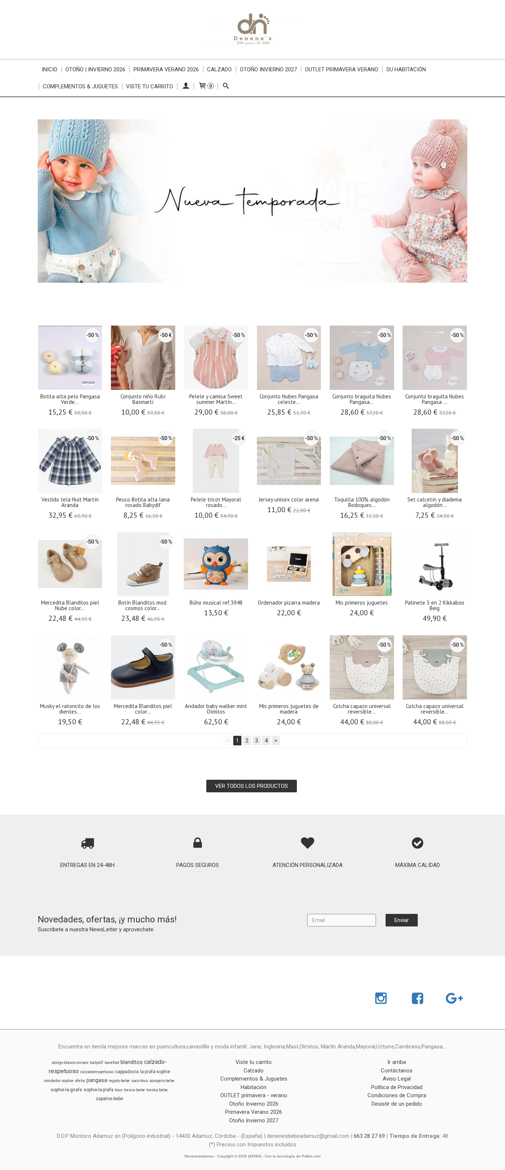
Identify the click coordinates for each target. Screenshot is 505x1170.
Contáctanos (397, 1070)
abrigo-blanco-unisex (70, 1062)
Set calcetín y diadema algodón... (434, 502)
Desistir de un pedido (397, 1104)
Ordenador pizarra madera (289, 602)
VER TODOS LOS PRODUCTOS (251, 786)
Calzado (219, 69)
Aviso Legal (397, 1078)
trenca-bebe (134, 1090)
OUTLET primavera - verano (253, 1095)
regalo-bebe (119, 1080)
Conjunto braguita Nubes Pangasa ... (434, 399)
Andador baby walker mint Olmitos (216, 709)
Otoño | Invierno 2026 (95, 69)
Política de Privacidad (397, 1087)
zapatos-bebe (109, 1098)
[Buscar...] (225, 86)
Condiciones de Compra (396, 1095)
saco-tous (139, 1080)
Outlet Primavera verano (341, 69)
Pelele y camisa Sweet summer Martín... (216, 399)
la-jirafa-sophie (155, 1071)
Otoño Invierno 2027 (268, 69)
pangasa (97, 1080)
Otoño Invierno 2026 (253, 1104)
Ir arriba (396, 1062)
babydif (96, 1062)
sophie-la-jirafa (98, 1089)
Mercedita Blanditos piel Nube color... (70, 605)
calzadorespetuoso (96, 1071)
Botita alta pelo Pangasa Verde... (70, 399)
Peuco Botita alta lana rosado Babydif (143, 502)
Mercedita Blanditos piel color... (143, 709)
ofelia (80, 1080)
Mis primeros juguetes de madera (289, 709)
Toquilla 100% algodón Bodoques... (362, 502)
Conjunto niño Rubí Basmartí (143, 399)
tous (118, 1090)
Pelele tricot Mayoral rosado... (216, 502)
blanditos (132, 1062)
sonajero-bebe (161, 1080)
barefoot (112, 1062)
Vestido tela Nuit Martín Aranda (70, 502)
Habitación (254, 1087)
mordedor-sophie (59, 1080)
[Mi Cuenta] (185, 86)
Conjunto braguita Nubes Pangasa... (361, 399)
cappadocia (127, 1071)
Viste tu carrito (149, 86)
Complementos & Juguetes (80, 86)
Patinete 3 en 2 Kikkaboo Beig (434, 605)
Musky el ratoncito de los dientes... (70, 709)
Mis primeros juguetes (362, 602)
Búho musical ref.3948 (216, 602)
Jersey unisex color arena (289, 499)
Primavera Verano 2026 (166, 69)
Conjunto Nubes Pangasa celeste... (289, 399)
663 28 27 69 (369, 1136)
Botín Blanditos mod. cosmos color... (142, 605)
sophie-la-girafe (66, 1089)
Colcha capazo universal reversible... (362, 709)
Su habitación (406, 69)
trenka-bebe (157, 1090)
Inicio (49, 69)
